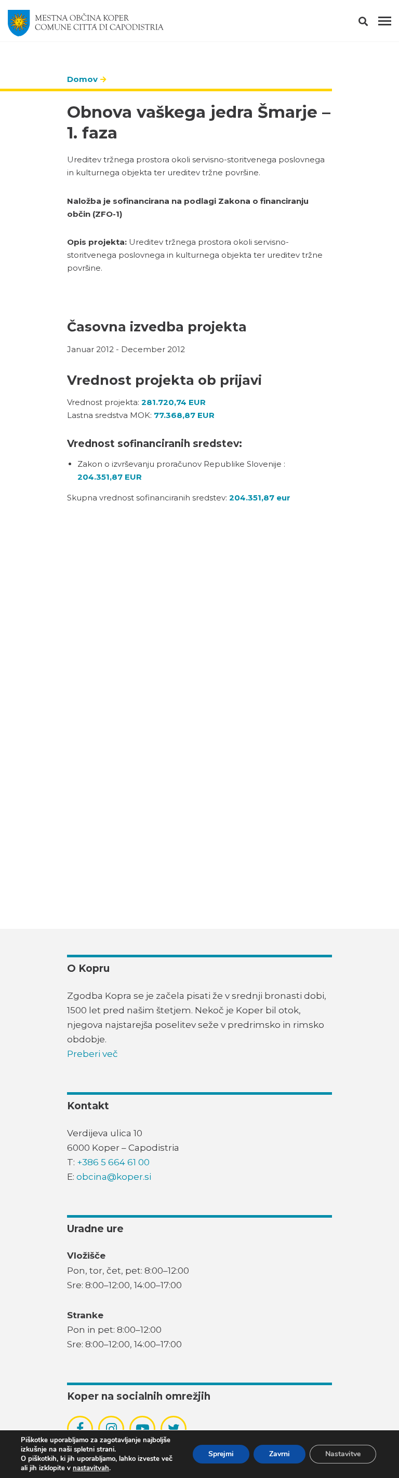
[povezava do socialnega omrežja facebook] (80, 1429)
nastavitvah (91, 1468)
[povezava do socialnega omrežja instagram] (111, 1429)
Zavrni (279, 1454)
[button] (372, 23)
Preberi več (92, 1054)
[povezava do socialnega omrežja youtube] (142, 1429)
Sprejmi (221, 1454)
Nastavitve (343, 1454)
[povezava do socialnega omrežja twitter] (174, 1429)
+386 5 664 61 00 (113, 1162)
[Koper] (86, 23)
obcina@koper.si (113, 1177)
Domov (82, 79)
